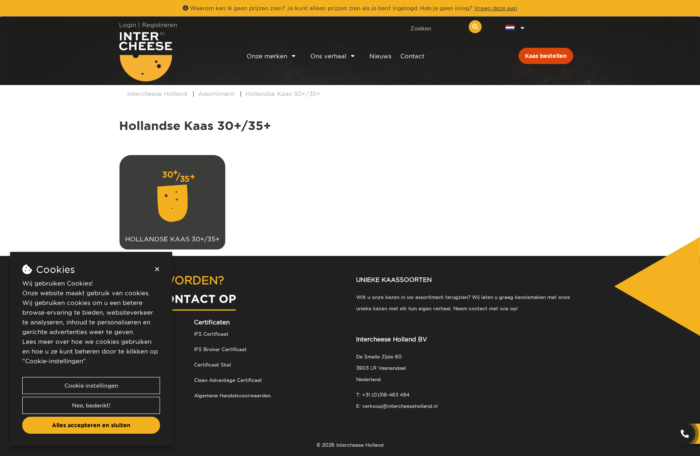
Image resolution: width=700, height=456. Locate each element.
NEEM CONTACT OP (177, 298)
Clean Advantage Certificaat (228, 380)
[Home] (172, 56)
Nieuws (380, 56)
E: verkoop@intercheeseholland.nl (397, 406)
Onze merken (267, 56)
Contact (412, 56)
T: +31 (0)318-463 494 (383, 394)
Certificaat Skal (212, 364)
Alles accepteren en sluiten (91, 425)
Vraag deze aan (495, 8)
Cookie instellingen (91, 385)
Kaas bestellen (546, 56)
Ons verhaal (328, 56)
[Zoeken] (475, 26)
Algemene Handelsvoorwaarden (232, 395)
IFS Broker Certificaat (220, 349)
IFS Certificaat (211, 334)
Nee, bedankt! (91, 405)
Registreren (159, 24)
